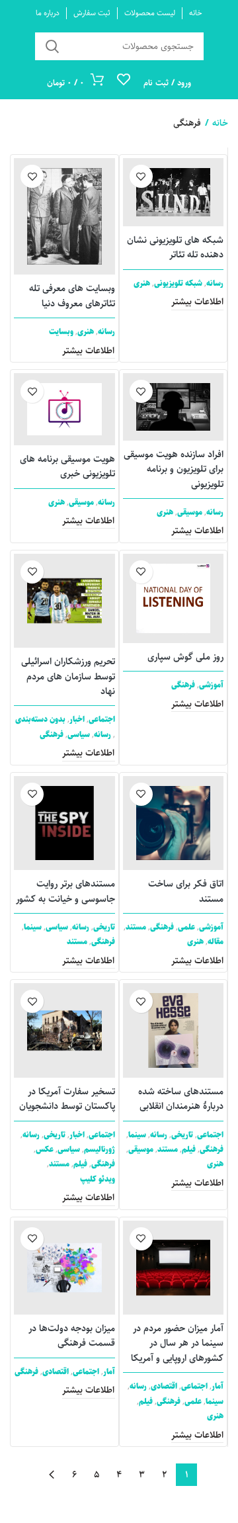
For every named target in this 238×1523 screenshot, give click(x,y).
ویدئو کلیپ (97, 1179)
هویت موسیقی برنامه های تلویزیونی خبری (67, 466)
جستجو (52, 46)
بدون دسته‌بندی (40, 719)
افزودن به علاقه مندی (141, 176)
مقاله (215, 942)
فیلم (189, 1149)
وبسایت (61, 332)
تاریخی (104, 927)
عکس (45, 1149)
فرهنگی (183, 685)
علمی (186, 927)
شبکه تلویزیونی (178, 283)
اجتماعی (102, 719)
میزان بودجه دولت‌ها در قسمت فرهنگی (71, 1335)
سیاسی (78, 734)
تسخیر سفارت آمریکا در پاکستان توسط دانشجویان (67, 1098)
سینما (33, 927)
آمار (217, 1386)
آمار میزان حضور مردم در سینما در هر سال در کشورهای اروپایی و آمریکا (177, 1343)
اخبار (77, 719)
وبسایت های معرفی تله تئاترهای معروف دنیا (72, 295)
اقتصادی (164, 1386)
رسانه (214, 283)
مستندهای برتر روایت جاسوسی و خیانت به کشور (65, 891)
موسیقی (189, 512)
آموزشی (211, 685)
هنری (142, 283)
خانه (220, 123)
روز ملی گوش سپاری (185, 657)
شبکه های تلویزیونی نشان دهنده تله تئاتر (175, 247)
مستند (136, 927)
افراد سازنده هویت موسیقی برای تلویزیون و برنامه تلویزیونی (173, 469)
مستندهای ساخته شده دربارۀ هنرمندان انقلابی (180, 1098)
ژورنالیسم (99, 1149)
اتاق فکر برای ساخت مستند (185, 891)
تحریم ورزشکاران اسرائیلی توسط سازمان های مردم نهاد (68, 676)
